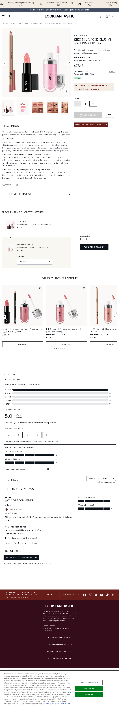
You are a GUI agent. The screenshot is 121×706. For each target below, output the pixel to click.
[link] (100, 16)
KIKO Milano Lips (39, 23)
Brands (13, 23)
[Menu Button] (3, 16)
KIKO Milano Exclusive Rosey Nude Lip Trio (22, 329)
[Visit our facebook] (84, 595)
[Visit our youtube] (101, 595)
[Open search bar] (9, 16)
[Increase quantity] (93, 103)
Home (5, 23)
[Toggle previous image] (4, 63)
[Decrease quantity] (77, 103)
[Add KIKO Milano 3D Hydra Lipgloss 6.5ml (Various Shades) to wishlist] (84, 288)
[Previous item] (4, 317)
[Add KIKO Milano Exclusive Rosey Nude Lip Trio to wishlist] (40, 288)
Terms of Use (65, 703)
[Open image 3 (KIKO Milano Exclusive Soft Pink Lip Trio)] (38, 107)
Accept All (89, 694)
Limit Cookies (89, 688)
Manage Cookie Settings (89, 682)
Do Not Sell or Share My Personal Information (56, 629)
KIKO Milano (81, 35)
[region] (59, 688)
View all (112, 72)
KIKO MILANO (24, 23)
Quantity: (79, 99)
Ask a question (94, 60)
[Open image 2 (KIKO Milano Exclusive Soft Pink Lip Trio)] (23, 107)
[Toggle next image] (69, 63)
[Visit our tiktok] (107, 595)
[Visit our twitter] (90, 595)
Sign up (50, 595)
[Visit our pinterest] (113, 595)
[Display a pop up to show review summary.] (20, 332)
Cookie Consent (49, 626)
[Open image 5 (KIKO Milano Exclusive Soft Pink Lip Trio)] (67, 107)
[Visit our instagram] (96, 595)
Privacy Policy (51, 703)
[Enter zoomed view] (66, 91)
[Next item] (115, 317)
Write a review (80, 60)
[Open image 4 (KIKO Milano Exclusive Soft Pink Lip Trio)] (52, 107)
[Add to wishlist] (109, 115)
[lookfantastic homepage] (59, 16)
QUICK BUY (23, 344)
